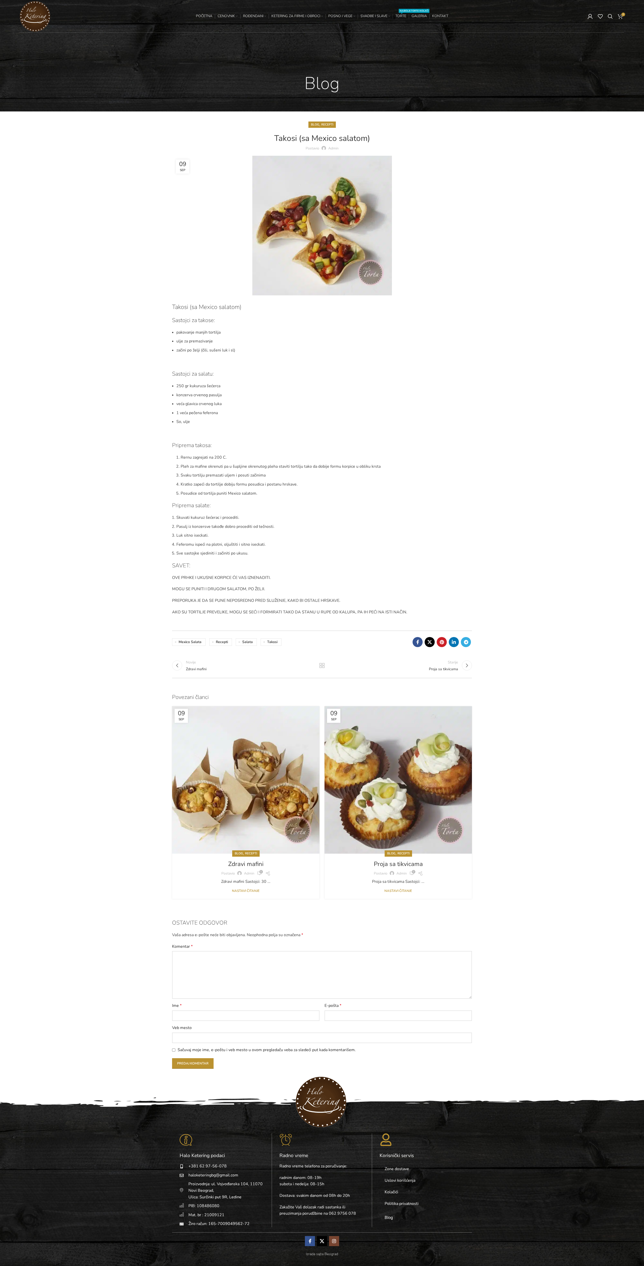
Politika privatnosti (402, 1203)
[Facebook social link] (418, 642)
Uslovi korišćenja (400, 1180)
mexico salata (190, 642)
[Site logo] (35, 16)
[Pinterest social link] (442, 642)
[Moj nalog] (590, 16)
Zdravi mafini (246, 864)
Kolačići (391, 1192)
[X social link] (430, 642)
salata (247, 642)
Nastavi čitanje (246, 891)
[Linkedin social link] (454, 642)
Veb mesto (182, 1028)
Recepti (327, 125)
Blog (315, 125)
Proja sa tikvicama (398, 864)
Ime (177, 1005)
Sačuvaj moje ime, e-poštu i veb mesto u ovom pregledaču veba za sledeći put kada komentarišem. (267, 1050)
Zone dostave (397, 1169)
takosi (272, 642)
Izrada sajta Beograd (322, 1253)
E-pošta (333, 1005)
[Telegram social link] (466, 642)
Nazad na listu (322, 665)
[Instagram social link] (334, 1241)
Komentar (182, 946)
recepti (222, 642)
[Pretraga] (610, 16)
